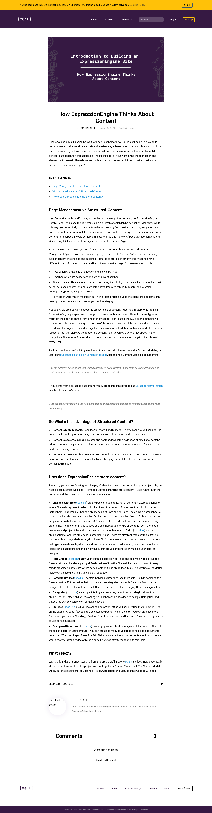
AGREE (187, 5)
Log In (173, 19)
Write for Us (126, 19)
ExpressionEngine (134, 788)
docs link (81, 502)
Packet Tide (126, 810)
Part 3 (128, 661)
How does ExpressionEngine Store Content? (77, 196)
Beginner (54, 683)
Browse (95, 19)
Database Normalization (149, 385)
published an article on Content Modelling (83, 354)
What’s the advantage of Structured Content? (78, 191)
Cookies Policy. (137, 5)
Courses (109, 19)
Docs (166, 788)
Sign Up (189, 19)
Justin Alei (87, 128)
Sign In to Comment (106, 760)
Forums (153, 788)
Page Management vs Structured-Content (76, 186)
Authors (115, 788)
